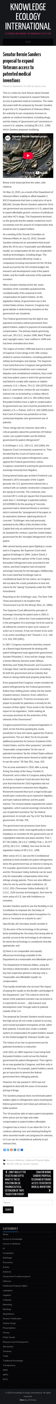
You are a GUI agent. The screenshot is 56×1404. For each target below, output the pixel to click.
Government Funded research (16, 1276)
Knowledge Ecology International (28, 17)
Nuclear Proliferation (12, 1318)
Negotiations (8, 1314)
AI (4, 1248)
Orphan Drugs (9, 1323)
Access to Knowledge (12, 1239)
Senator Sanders (30, 1164)
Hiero (22, 1400)
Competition (8, 1253)
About (5, 1234)
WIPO (5, 1375)
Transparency (9, 1365)
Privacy (6, 1332)
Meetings (7, 1309)
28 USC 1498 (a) (14, 1164)
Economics (8, 1262)
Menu (28, 42)
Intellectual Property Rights (37, 1160)
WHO (5, 1370)
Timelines (7, 1351)
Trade (5, 1356)
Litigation (7, 1295)
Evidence (7, 1272)
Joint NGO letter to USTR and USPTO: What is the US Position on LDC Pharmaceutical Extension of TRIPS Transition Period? (15, 1183)
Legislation (8, 1290)
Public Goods (9, 1337)
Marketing (7, 1304)
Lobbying (7, 1300)
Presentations (9, 1328)
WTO (5, 1379)
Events (6, 1267)
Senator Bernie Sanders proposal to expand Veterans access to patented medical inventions (41, 1179)
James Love (40, 86)
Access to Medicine (15, 1160)
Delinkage (7, 1258)
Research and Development (15, 1342)
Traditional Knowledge (13, 1360)
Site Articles (8, 1346)
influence (7, 1281)
